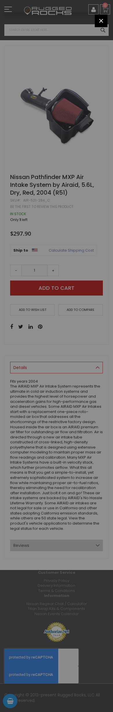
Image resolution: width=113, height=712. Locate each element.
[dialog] (56, 356)
